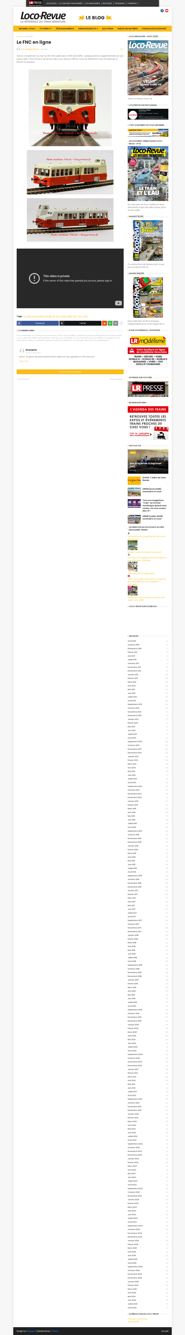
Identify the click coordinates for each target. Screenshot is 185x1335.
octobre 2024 (148, 1229)
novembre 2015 (148, 838)
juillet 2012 (148, 697)
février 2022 (148, 1117)
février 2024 (148, 1203)
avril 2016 (148, 857)
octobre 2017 (148, 924)
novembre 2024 (148, 1233)
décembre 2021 (148, 1110)
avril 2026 (148, 1292)
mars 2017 (148, 898)
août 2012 (148, 700)
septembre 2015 (148, 831)
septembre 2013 (148, 741)
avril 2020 (148, 1035)
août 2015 (148, 827)
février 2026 (148, 1285)
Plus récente (23, 379)
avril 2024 (148, 1210)
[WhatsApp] (110, 323)
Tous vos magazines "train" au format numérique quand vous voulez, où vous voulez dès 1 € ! (154, 505)
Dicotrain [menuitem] (107, 28)
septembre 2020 (148, 1054)
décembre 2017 (148, 931)
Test (79, 316)
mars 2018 (148, 942)
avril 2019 (148, 991)
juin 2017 (148, 909)
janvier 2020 (148, 1024)
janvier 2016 (148, 846)
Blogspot (31, 1331)
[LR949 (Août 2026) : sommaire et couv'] (134, 492)
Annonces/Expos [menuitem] (87, 28)
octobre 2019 (148, 1013)
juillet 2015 (148, 823)
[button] (165, 29)
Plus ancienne (116, 379)
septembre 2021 (148, 1099)
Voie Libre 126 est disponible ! (141, 573)
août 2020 (148, 1050)
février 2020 (148, 1028)
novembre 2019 (148, 1017)
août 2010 (148, 641)
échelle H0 (50, 316)
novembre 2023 (148, 1196)
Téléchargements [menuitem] (65, 28)
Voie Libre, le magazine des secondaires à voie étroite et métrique (147, 559)
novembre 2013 (148, 749)
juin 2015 (148, 820)
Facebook (120, 3)
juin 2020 (148, 1043)
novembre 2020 (148, 1061)
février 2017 (148, 894)
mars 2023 (148, 1166)
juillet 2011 (148, 659)
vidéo (85, 316)
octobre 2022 (148, 1147)
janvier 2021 (148, 1069)
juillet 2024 (148, 1218)
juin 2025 (148, 1255)
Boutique (107, 3)
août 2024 (148, 1222)
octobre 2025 (148, 1270)
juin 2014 (148, 775)
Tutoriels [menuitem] (44, 28)
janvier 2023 (148, 1158)
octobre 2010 (148, 644)
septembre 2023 (148, 1188)
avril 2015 (148, 812)
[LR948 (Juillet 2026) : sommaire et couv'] (134, 519)
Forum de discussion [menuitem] (153, 28)
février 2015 (148, 805)
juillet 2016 (148, 868)
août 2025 (148, 1263)
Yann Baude (133, 1321)
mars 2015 (148, 808)
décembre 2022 (148, 1155)
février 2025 (148, 1244)
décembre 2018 (148, 976)
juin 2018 (148, 954)
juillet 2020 (148, 1047)
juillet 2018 (148, 957)
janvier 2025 (148, 1240)
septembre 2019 (148, 1009)
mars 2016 (148, 853)
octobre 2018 (148, 969)
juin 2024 (148, 1214)
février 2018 (148, 939)
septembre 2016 (148, 875)
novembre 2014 (148, 793)
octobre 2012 (148, 708)
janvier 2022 (148, 1114)
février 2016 (148, 849)
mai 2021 (148, 1084)
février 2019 (148, 983)
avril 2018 (148, 946)
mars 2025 (148, 1248)
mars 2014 (148, 764)
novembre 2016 (148, 883)
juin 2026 (148, 1300)
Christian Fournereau (137, 1319)
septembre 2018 (148, 965)
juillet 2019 (148, 1002)
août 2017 (148, 916)
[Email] (115, 323)
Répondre (24, 361)
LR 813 (63, 316)
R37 (74, 316)
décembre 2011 (148, 671)
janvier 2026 (148, 1281)
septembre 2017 (148, 920)
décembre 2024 (148, 1237)
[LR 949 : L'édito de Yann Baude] (134, 480)
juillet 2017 (148, 913)
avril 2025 (148, 1252)
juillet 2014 (148, 778)
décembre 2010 (148, 648)
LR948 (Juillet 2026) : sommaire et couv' (153, 517)
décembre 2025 (148, 1278)
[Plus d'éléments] (121, 323)
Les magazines (92, 3)
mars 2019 (148, 987)
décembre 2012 (148, 715)
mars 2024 (148, 1207)
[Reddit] (104, 323)
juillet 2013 (148, 734)
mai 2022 (148, 1129)
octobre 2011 (148, 663)
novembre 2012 (148, 712)
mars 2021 (148, 1076)
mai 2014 (148, 771)
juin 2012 (148, 693)
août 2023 (148, 1184)
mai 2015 (148, 816)
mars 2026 (148, 1289)
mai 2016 (148, 860)
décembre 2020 (148, 1065)
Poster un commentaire (70, 371)
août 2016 (148, 872)
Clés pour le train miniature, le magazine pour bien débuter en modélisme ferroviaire (147, 582)
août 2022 (148, 1140)
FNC (58, 316)
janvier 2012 (148, 674)
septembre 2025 (148, 1266)
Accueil (20, 36)
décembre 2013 (148, 752)
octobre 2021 (148, 1103)
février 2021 (148, 1073)
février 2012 (148, 678)
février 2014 (148, 760)
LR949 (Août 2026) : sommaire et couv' (152, 490)
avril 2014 (148, 767)
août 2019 (148, 1006)
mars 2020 (148, 1032)
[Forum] (157, 10)
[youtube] (166, 10)
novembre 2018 (148, 972)
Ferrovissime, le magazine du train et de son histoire (146, 537)
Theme (55, 1331)
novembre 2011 (148, 667)
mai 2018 (148, 950)
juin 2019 (148, 998)
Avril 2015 (29, 36)
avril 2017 (148, 901)
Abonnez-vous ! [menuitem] (27, 28)
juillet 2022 (148, 1136)
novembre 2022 (148, 1151)
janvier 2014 (148, 756)
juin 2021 (148, 1088)
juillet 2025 (148, 1259)
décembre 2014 (148, 797)
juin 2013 (148, 730)
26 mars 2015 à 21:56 (33, 353)
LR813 (69, 316)
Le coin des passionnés (71, 3)
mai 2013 (148, 726)
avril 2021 (148, 1080)
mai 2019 (148, 995)
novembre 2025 (148, 1274)
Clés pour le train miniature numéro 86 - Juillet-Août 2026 (147, 599)
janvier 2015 (148, 801)
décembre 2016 (148, 887)
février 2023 (148, 1162)
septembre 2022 (148, 1144)
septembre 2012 (148, 704)
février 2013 (148, 723)
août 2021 (148, 1095)
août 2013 (148, 738)
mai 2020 (148, 1039)
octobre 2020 (148, 1058)
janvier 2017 (148, 890)
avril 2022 (148, 1125)
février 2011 (148, 652)
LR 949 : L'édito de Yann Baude (154, 479)
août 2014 (148, 782)
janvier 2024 (148, 1199)
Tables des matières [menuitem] (127, 28)
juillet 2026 (148, 1304)
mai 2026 (148, 1296)
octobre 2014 (148, 790)
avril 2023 (148, 1170)
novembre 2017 (148, 927)
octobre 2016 (148, 879)
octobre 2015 (148, 834)
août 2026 (148, 1307)
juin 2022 (148, 1132)
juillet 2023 (148, 1181)
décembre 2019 (148, 1021)
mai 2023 (148, 1173)
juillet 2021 (148, 1091)
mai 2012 (148, 689)
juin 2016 (148, 864)
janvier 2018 (148, 935)
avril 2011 (148, 656)
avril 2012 (148, 686)
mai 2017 (148, 905)
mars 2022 (148, 1121)
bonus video (38, 316)
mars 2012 (148, 682)
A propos (132, 3)
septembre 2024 (148, 1225)
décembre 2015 (148, 842)
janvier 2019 (148, 980)
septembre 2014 (148, 786)
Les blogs (51, 3)
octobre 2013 (148, 745)
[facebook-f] (162, 10)
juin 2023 (148, 1177)
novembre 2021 (148, 1106)
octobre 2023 (148, 1192)
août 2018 (148, 961)
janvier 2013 (148, 719)
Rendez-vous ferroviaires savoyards (144, 552)
